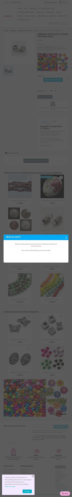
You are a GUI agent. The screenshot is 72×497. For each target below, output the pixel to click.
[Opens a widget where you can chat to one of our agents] (65, 493)
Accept (27, 491)
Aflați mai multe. (10, 486)
